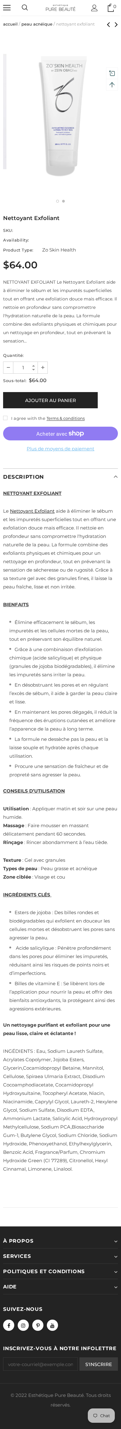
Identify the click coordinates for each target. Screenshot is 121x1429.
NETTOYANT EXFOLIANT (32, 493)
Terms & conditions (66, 418)
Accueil (10, 24)
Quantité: (13, 355)
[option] (60, 111)
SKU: (8, 230)
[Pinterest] (37, 1325)
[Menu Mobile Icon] (7, 8)
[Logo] (60, 7)
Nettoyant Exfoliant (32, 511)
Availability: (16, 239)
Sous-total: (15, 380)
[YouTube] (52, 1325)
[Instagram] (23, 1325)
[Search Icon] (25, 8)
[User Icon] (94, 8)
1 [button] (57, 201)
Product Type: (18, 249)
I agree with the (28, 418)
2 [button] (63, 201)
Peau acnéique (36, 24)
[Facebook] (8, 1325)
